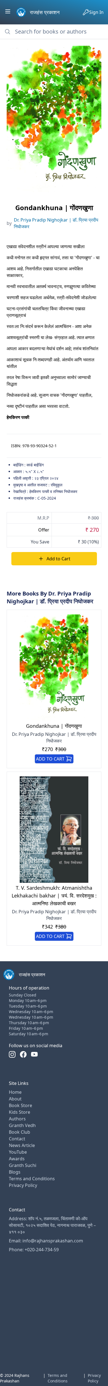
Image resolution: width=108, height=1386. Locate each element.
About (15, 1099)
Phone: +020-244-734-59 (34, 1250)
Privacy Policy (23, 1185)
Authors (17, 1119)
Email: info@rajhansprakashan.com (46, 1241)
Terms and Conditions (32, 1179)
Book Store (20, 1105)
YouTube (18, 1152)
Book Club (19, 1132)
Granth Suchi (22, 1165)
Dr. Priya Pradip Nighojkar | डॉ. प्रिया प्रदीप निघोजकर (56, 223)
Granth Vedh (22, 1125)
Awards (17, 1159)
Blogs (14, 1172)
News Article (22, 1145)
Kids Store (19, 1112)
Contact (17, 1139)
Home (15, 1092)
